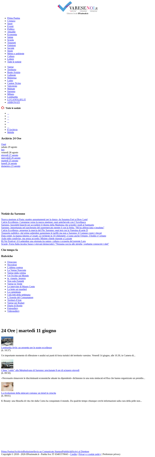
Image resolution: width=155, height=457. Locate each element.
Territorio (11, 69)
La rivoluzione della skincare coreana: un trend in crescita (28, 393)
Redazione (28, 451)
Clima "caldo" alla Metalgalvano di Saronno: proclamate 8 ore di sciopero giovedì (40, 370)
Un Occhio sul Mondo (18, 275)
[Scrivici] (8, 127)
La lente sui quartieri (17, 289)
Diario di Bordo (14, 305)
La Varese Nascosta (16, 270)
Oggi (3, 144)
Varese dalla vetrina (16, 273)
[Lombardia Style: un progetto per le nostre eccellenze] (7, 345)
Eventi (10, 26)
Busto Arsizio (13, 72)
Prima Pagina (13, 18)
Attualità (11, 31)
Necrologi (12, 264)
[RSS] (8, 121)
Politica (10, 29)
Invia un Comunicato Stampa (48, 451)
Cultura (10, 56)
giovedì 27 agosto (9, 155)
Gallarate (11, 75)
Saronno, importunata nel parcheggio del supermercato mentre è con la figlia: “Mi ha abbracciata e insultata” (52, 227)
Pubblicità (67, 451)
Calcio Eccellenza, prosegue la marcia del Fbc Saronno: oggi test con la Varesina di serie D (44, 230)
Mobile (10, 132)
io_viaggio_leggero (16, 278)
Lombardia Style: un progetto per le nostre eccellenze (26, 347)
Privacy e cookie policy (90, 454)
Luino (10, 80)
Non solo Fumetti (15, 281)
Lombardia (12, 97)
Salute (10, 37)
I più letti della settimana (18, 294)
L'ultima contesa (15, 267)
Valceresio (12, 86)
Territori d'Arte (14, 300)
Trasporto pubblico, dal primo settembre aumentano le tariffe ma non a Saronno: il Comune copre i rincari (51, 233)
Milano (10, 94)
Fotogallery (12, 308)
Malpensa (11, 77)
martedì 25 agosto (9, 160)
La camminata (14, 292)
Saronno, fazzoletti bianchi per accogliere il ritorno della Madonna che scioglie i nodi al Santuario (47, 225)
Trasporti (11, 42)
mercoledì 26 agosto (10, 158)
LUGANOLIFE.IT (16, 99)
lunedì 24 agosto (9, 163)
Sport (9, 23)
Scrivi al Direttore (80, 451)
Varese (10, 67)
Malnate (11, 88)
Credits (73, 454)
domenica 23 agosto (10, 166)
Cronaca (11, 21)
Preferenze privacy (111, 454)
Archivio (13, 129)
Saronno (11, 91)
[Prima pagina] (2, 108)
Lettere (10, 59)
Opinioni (11, 45)
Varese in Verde (14, 284)
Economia (12, 34)
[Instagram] (8, 116)
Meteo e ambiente (15, 53)
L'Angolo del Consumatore (20, 297)
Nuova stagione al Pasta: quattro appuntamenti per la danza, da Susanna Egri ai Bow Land (44, 219)
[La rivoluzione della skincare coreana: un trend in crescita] (7, 390)
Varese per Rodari (15, 303)
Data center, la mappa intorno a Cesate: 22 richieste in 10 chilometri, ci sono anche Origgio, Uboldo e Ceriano (53, 235)
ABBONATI (13, 102)
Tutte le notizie (14, 61)
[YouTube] (8, 118)
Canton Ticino (14, 83)
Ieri (2, 149)
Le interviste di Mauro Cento (21, 286)
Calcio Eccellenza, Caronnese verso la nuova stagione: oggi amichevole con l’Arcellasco (43, 222)
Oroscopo (12, 262)
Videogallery (13, 311)
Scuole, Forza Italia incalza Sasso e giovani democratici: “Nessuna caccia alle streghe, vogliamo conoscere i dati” (55, 244)
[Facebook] (8, 113)
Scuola (10, 40)
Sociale (10, 48)
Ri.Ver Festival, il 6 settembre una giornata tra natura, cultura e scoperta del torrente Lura (43, 241)
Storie (10, 51)
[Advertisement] (24, 189)
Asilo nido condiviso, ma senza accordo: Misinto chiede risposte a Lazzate (36, 238)
